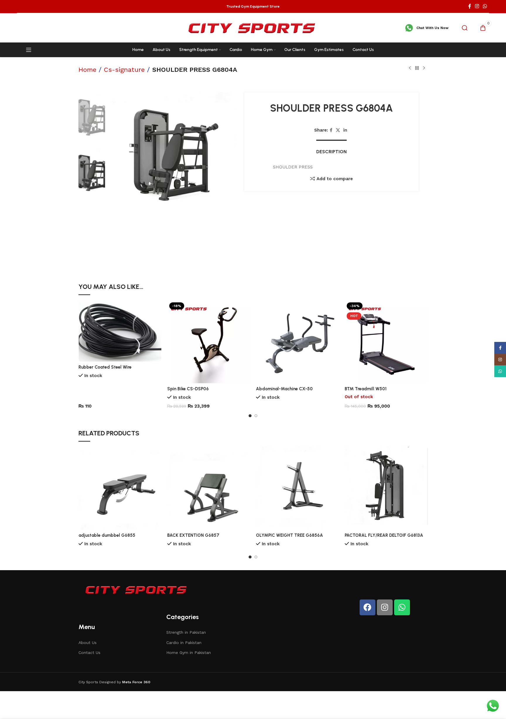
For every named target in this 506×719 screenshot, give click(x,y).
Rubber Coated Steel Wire (104, 367)
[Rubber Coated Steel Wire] (119, 331)
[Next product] (424, 68)
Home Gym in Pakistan (188, 652)
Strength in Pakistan (186, 632)
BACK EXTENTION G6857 (193, 535)
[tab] (331, 149)
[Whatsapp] (402, 607)
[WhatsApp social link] (485, 6)
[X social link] (338, 130)
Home (87, 69)
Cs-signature (124, 69)
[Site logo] (253, 27)
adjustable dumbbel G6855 (106, 535)
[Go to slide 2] (255, 415)
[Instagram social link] (477, 6)
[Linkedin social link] (345, 130)
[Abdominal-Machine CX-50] (297, 341)
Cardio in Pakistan (183, 642)
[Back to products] (416, 68)
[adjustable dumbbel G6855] (119, 488)
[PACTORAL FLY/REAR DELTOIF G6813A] (386, 488)
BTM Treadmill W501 (366, 388)
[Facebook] (367, 607)
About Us (87, 642)
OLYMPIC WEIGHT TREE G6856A (289, 535)
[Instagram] (385, 607)
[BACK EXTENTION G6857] (208, 488)
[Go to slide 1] (250, 415)
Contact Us (89, 652)
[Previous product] (409, 68)
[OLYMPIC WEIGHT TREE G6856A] (297, 488)
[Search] (465, 28)
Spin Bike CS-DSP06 (188, 388)
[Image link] (137, 589)
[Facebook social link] (469, 6)
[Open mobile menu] (29, 50)
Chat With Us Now (432, 28)
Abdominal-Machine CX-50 (284, 388)
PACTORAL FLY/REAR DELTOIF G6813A (384, 535)
